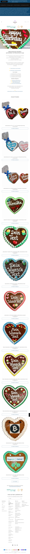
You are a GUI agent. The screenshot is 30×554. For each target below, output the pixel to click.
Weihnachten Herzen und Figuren (11, 522)
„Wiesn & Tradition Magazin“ (10, 538)
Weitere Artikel (10, 527)
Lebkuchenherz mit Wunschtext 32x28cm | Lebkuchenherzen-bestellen (15, 315)
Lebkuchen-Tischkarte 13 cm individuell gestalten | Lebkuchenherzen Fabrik (15, 219)
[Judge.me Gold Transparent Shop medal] (18, 27)
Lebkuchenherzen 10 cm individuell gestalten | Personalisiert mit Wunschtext (15, 188)
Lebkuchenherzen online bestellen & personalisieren (15, 91)
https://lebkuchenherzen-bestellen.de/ (15, 486)
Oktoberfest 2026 (10, 519)
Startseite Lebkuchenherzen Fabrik (10, 503)
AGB (2, 504)
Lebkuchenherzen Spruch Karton (10, 509)
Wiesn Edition (10, 542)
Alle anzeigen (15, 481)
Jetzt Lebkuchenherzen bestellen (10, 44)
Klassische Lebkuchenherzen (16, 80)
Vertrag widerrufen (4, 1)
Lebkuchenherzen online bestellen (15, 68)
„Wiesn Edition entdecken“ (10, 540)
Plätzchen (9, 525)
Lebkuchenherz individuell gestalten (15, 70)
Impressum (3, 502)
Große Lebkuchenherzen (16, 82)
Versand (3, 509)
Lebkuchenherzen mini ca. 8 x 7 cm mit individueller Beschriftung (15, 125)
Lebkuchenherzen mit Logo (16, 81)
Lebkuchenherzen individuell (10, 506)
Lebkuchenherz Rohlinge (10, 515)
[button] (1, 22)
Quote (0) (29, 415)
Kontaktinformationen (23, 552)
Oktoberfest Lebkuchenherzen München (10, 531)
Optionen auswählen (15, 128)
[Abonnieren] (21, 498)
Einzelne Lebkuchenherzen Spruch (10, 512)
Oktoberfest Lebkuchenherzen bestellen (10, 535)
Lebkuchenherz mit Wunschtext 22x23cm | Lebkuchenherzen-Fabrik (15, 283)
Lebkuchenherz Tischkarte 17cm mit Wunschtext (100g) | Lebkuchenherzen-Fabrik (15, 251)
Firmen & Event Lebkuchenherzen (16, 83)
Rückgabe (3, 507)
